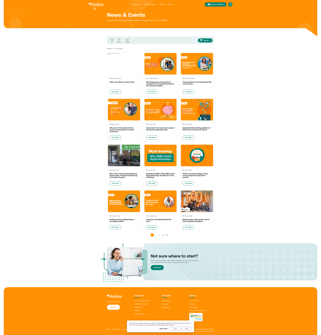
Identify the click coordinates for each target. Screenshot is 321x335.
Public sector (138, 307)
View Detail (115, 91)
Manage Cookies (164, 328)
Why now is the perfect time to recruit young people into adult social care (122, 129)
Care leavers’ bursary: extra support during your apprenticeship (160, 129)
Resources (192, 304)
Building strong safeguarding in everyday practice (122, 220)
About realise (166, 300)
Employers (135, 4)
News (119, 42)
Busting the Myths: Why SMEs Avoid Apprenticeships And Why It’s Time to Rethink (160, 175)
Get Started (157, 267)
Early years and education (142, 300)
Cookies (124, 329)
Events (127, 42)
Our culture (165, 304)
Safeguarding (166, 307)
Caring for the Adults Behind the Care (158, 220)
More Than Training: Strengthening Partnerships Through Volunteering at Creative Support (123, 175)
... (161, 235)
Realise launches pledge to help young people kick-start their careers (195, 175)
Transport (137, 310)
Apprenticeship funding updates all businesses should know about (196, 129)
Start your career (194, 300)
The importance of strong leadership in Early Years (197, 83)
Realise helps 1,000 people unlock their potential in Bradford (196, 220)
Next (167, 235)
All (112, 42)
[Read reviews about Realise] (196, 316)
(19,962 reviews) (198, 319)
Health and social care (141, 304)
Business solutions (139, 314)
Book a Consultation (217, 4)
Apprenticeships (149, 4)
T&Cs (108, 329)
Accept (175, 328)
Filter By (205, 40)
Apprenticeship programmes (197, 310)
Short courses (193, 307)
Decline (186, 328)
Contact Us (113, 307)
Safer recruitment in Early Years (122, 82)
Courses (162, 4)
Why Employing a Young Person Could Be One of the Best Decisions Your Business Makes (160, 84)
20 (163, 235)
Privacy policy (116, 329)
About (170, 4)
